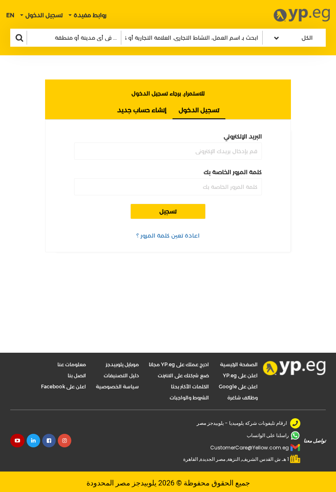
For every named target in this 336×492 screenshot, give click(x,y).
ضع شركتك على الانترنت (183, 375)
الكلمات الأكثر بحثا (190, 386)
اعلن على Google (238, 386)
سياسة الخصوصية (117, 386)
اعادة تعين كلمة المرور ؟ (168, 235)
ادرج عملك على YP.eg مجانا (179, 364)
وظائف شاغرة (242, 398)
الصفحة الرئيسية (239, 364)
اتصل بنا (77, 375)
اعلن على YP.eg (240, 375)
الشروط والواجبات (189, 398)
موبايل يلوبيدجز (122, 364)
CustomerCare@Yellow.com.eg (249, 447)
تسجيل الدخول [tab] (199, 110)
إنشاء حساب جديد (141, 110)
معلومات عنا (71, 364)
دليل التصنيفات (121, 375)
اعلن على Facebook (63, 386)
